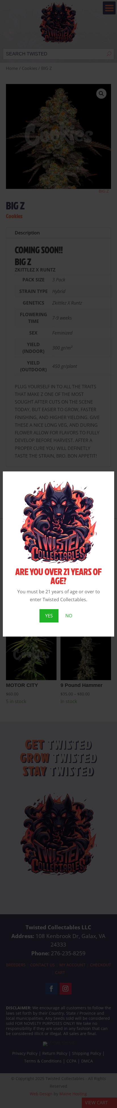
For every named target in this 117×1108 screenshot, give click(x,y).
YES (49, 616)
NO (68, 616)
